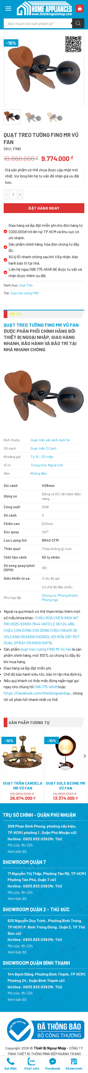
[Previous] (12, 68)
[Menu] (8, 8)
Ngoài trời (55, 465)
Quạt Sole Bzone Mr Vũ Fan (65, 786)
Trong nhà (38, 465)
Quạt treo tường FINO (24, 293)
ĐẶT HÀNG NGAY (43, 208)
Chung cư (49, 595)
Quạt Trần (26, 285)
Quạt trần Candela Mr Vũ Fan (23, 786)
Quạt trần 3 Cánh (43, 448)
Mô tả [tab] (15, 314)
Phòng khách (68, 595)
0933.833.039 (35, 838)
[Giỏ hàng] (80, 9)
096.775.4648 (46, 686)
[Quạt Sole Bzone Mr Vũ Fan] (65, 754)
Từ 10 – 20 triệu (42, 457)
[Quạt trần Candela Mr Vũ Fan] (22, 754)
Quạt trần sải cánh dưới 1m (50, 440)
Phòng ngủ (50, 600)
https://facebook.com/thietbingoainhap (37, 693)
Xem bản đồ (17, 851)
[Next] (76, 68)
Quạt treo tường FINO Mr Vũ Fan (41, 325)
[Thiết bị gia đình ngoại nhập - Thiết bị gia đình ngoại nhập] (44, 8)
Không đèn (39, 473)
